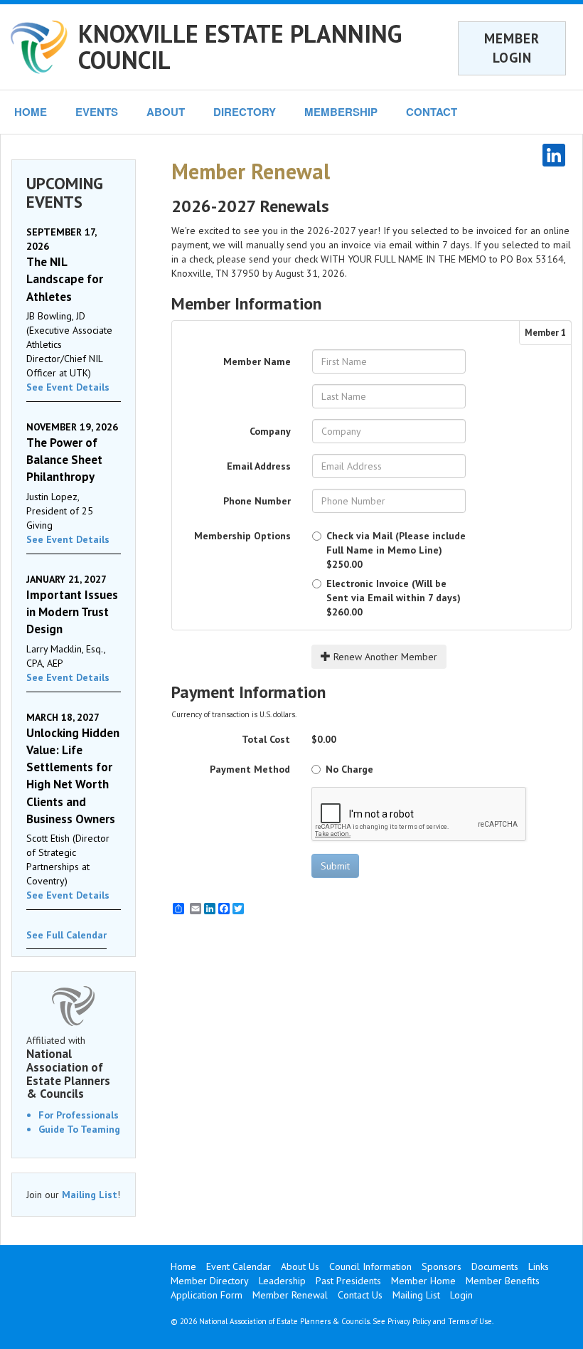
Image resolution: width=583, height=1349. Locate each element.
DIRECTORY (244, 112)
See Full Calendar (66, 935)
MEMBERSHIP (341, 112)
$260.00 (393, 597)
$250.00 (396, 550)
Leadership (282, 1280)
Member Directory (210, 1280)
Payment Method (250, 769)
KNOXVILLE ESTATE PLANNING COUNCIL (240, 46)
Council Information (370, 1266)
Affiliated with (68, 1067)
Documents (494, 1266)
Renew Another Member (384, 656)
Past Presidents (348, 1280)
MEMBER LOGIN (512, 48)
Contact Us (360, 1295)
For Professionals (78, 1115)
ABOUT (165, 112)
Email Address (259, 466)
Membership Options (242, 535)
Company (270, 431)
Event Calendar (238, 1266)
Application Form (206, 1295)
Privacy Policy (409, 1321)
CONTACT (431, 112)
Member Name (257, 361)
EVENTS (96, 112)
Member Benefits (503, 1280)
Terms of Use (470, 1321)
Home (183, 1266)
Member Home (423, 1280)
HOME (30, 112)
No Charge (349, 769)
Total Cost (266, 739)
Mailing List (89, 1194)
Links (538, 1266)
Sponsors (441, 1266)
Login (461, 1295)
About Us (300, 1266)
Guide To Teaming (79, 1129)
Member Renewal (290, 1295)
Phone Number (257, 500)
